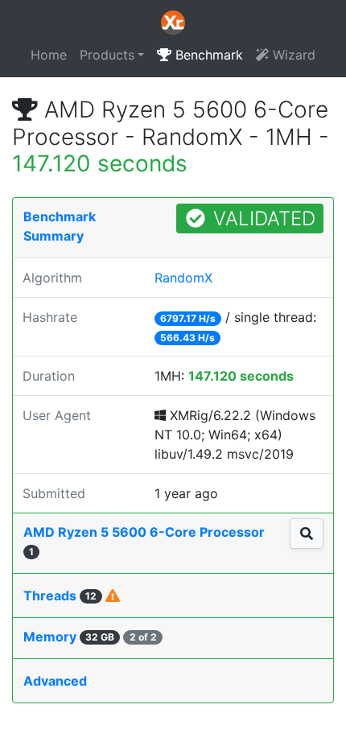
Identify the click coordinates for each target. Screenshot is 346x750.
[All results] (306, 533)
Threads (60, 595)
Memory (90, 636)
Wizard (292, 55)
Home (49, 55)
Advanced (55, 681)
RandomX (183, 278)
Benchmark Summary (59, 226)
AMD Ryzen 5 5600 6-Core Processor (144, 541)
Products (107, 55)
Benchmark (207, 55)
